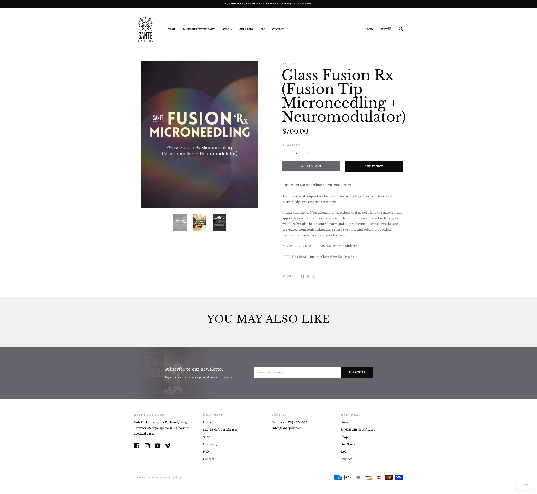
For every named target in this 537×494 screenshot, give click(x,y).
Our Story (246, 29)
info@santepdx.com (287, 428)
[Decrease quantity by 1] (285, 153)
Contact (278, 29)
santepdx (291, 63)
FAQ (263, 29)
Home (171, 29)
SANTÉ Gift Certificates (198, 29)
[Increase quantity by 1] (307, 153)
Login (369, 29)
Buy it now (374, 166)
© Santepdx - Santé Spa (146, 477)
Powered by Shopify (172, 477)
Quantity (291, 145)
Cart (385, 29)
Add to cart (311, 166)
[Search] (401, 29)
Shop (225, 29)
